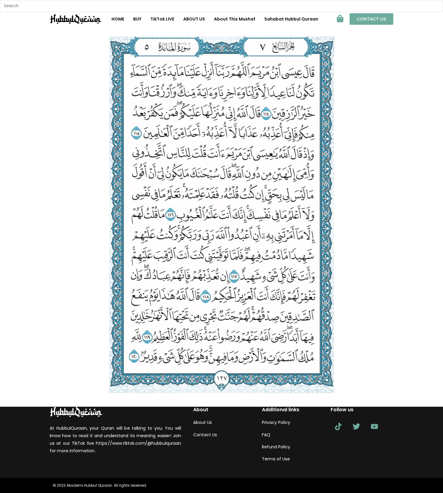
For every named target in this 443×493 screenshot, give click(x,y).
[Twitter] (356, 426)
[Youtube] (374, 426)
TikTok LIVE (162, 19)
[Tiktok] (338, 426)
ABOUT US (194, 19)
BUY (137, 19)
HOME (118, 19)
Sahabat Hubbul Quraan (291, 19)
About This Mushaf (234, 19)
